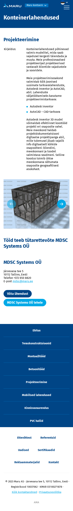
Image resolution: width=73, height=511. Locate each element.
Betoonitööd (37, 369)
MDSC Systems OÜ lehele (25, 303)
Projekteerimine (36, 382)
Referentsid (48, 437)
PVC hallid (36, 421)
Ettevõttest (24, 437)
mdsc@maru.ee (23, 281)
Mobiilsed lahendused (36, 395)
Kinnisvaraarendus (36, 408)
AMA (36, 502)
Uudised (23, 450)
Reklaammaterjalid (27, 462)
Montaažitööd (37, 356)
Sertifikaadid (46, 450)
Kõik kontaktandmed (24, 492)
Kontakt (54, 462)
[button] (65, 2)
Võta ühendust (17, 294)
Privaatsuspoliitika (50, 492)
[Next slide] (61, 204)
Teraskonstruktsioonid (36, 343)
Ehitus (37, 330)
